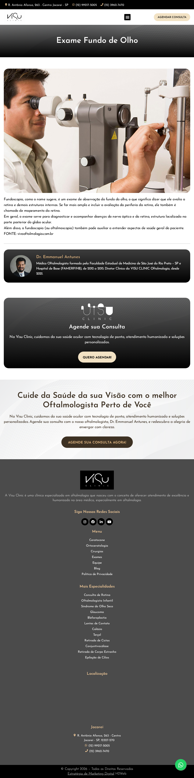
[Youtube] (109, 521)
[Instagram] (84, 521)
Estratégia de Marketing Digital (91, 774)
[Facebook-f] (93, 521)
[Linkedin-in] (101, 521)
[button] (127, 17)
